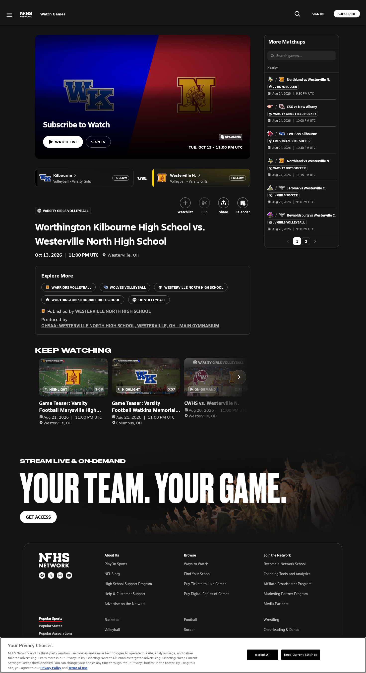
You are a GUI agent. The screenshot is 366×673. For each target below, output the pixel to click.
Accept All (262, 654)
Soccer (189, 629)
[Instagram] (60, 575)
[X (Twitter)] (51, 575)
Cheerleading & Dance (281, 629)
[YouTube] (69, 575)
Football (190, 619)
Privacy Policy (50, 667)
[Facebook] (42, 575)
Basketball (113, 619)
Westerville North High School (113, 311)
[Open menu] (9, 14)
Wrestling (271, 619)
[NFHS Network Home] (26, 15)
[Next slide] (239, 377)
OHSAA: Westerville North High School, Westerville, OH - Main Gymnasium (130, 325)
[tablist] (64, 626)
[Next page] (315, 241)
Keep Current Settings (300, 654)
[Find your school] (297, 13)
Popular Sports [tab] (50, 618)
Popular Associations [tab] (55, 633)
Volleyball (112, 629)
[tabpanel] (216, 629)
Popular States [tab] (50, 625)
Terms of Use (77, 667)
